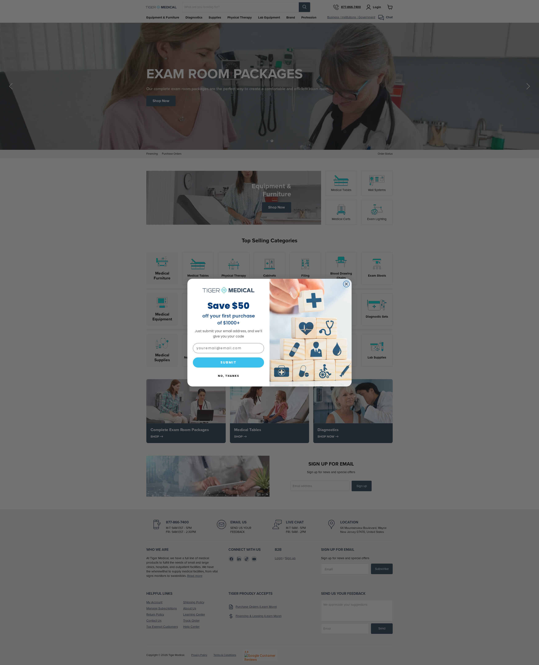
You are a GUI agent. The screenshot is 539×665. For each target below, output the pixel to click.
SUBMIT (228, 362)
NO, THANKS (228, 375)
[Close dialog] (346, 284)
